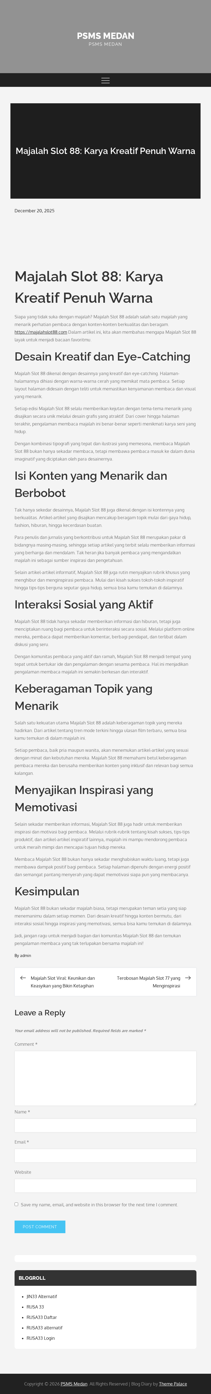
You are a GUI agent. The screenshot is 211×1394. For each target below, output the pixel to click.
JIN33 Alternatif (42, 1296)
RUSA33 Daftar (42, 1317)
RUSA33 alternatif (44, 1327)
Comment (26, 1044)
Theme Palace (173, 1384)
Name (22, 1112)
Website (23, 1172)
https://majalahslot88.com (41, 332)
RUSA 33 (35, 1307)
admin (25, 955)
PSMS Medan (105, 36)
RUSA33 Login (41, 1338)
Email (22, 1142)
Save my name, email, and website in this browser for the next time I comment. (99, 1204)
